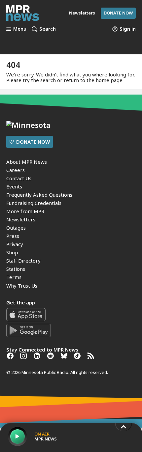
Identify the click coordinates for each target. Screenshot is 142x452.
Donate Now (118, 13)
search (48, 80)
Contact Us (18, 178)
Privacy (14, 244)
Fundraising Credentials (33, 203)
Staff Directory (23, 260)
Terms (13, 277)
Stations (15, 269)
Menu (19, 29)
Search (47, 29)
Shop (12, 252)
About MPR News (26, 161)
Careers (15, 170)
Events (14, 186)
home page (109, 80)
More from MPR (25, 211)
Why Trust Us (21, 285)
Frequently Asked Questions (39, 194)
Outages (16, 227)
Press (12, 236)
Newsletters (20, 219)
